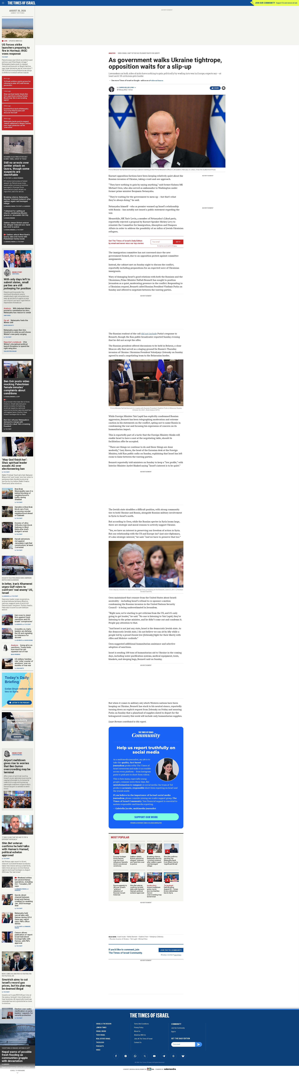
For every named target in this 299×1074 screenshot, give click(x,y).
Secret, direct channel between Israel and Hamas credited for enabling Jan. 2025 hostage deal (24, 900)
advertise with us (140, 1035)
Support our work (146, 817)
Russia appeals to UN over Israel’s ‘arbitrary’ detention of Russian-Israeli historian (120, 890)
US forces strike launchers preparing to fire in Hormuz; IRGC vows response (16, 49)
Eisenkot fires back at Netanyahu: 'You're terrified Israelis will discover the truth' (16, 111)
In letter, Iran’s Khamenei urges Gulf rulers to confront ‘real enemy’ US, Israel (17, 588)
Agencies (27, 206)
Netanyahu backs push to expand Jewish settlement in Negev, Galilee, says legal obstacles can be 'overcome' (17, 124)
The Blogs (100, 1042)
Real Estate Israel (103, 1039)
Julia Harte (20, 668)
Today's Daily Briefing (17, 679)
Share (216, 88)
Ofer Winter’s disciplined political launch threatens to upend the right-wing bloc (16, 345)
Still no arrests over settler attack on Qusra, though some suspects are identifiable (16, 168)
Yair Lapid (133, 939)
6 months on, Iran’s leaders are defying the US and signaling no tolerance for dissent (23, 633)
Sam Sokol (15, 274)
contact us (137, 1042)
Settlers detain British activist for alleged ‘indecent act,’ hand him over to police (137, 860)
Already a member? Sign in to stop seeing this (146, 822)
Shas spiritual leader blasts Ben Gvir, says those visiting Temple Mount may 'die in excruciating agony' (16, 97)
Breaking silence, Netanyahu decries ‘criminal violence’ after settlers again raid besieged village (154, 861)
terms (175, 246)
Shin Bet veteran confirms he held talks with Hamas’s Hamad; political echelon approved (137, 889)
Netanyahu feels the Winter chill (16, 321)
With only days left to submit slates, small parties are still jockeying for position (17, 284)
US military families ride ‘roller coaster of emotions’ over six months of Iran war (24, 662)
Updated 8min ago (15, 41)
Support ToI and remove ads (286, 3)
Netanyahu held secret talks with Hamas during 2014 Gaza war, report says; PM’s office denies (23, 918)
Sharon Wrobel (17, 754)
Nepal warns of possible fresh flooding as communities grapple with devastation (17, 1056)
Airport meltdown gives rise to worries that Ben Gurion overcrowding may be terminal (154, 891)
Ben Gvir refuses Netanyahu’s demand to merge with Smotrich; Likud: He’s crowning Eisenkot (17, 423)
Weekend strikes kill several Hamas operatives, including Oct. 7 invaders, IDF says (24, 882)
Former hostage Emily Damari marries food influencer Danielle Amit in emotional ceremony (120, 861)
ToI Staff (5, 57)
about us (137, 1031)
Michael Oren (142, 939)
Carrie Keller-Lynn (126, 87)
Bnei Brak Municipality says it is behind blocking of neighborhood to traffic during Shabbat (24, 494)
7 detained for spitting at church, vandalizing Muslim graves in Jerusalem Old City (16, 213)
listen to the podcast (20, 703)
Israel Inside (121, 937)
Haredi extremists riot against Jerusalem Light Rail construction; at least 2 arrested (24, 543)
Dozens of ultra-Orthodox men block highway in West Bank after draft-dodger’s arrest (23, 527)
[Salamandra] (170, 1069)
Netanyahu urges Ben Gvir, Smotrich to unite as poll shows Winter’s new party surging (17, 332)
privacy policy (138, 1027)
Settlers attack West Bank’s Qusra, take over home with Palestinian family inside (17, 237)
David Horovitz (9, 325)
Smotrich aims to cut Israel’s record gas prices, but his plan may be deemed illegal (16, 984)
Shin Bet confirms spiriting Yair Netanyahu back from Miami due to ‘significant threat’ (171, 860)
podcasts (100, 1046)
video (98, 1050)
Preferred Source (156, 80)
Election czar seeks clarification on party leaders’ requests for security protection (24, 1012)
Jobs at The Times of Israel (143, 1039)
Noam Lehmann (10, 218)
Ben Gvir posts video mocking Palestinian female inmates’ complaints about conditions (16, 387)
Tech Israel (100, 1035)
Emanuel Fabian (10, 206)
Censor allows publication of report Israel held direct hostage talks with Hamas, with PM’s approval (23, 937)
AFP (18, 396)
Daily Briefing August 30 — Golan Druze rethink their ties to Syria (171, 889)
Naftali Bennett (132, 937)
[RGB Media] (151, 1069)
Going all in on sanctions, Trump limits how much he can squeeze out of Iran (21, 648)
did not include (149, 333)
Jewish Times (101, 1027)
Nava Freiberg (18, 178)
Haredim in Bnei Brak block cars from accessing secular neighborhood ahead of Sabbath (24, 511)
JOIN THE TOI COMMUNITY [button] (171, 950)
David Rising (29, 640)
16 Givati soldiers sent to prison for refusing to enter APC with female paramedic (17, 83)
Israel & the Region (103, 1024)
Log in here (177, 955)
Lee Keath (19, 640)
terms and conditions (141, 1024)
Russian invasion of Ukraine (119, 939)
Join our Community (265, 3)
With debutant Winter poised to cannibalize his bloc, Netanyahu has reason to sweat (17, 310)
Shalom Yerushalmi (10, 351)
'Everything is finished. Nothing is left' (16, 1048)
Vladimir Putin (143, 937)
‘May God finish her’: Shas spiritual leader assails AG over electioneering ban (14, 464)
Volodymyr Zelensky (156, 937)
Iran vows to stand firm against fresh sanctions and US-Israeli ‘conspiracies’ (24, 618)
